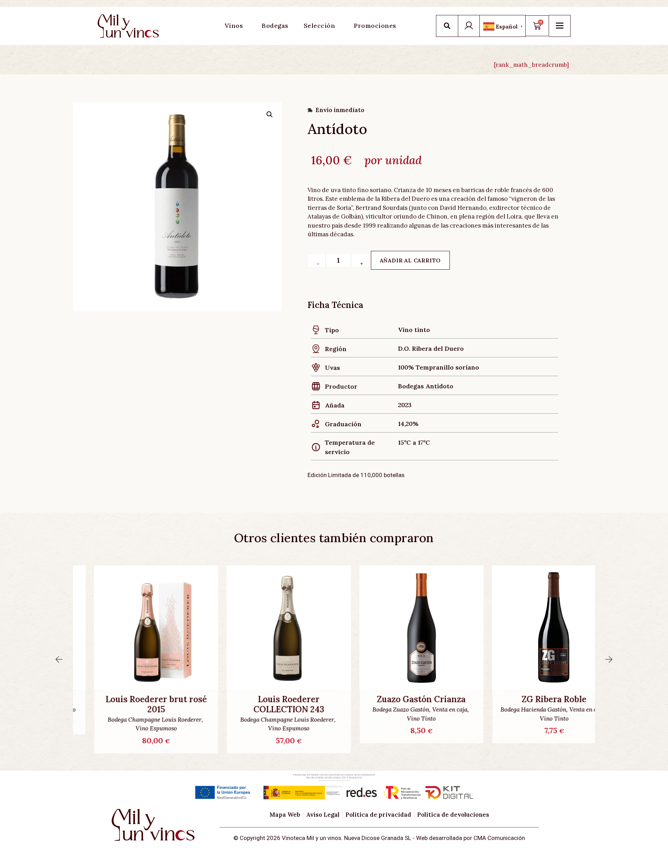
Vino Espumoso (135, 728)
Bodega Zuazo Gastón (379, 709)
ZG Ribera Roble (533, 700)
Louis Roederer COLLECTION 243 (267, 705)
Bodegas (275, 26)
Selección (319, 26)
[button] (447, 26)
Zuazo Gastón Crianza (400, 700)
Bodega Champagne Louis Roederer (134, 719)
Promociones (375, 26)
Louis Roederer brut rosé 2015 (135, 705)
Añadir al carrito (410, 260)
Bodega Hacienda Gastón (512, 709)
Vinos (234, 26)
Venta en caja (428, 709)
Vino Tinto (400, 718)
